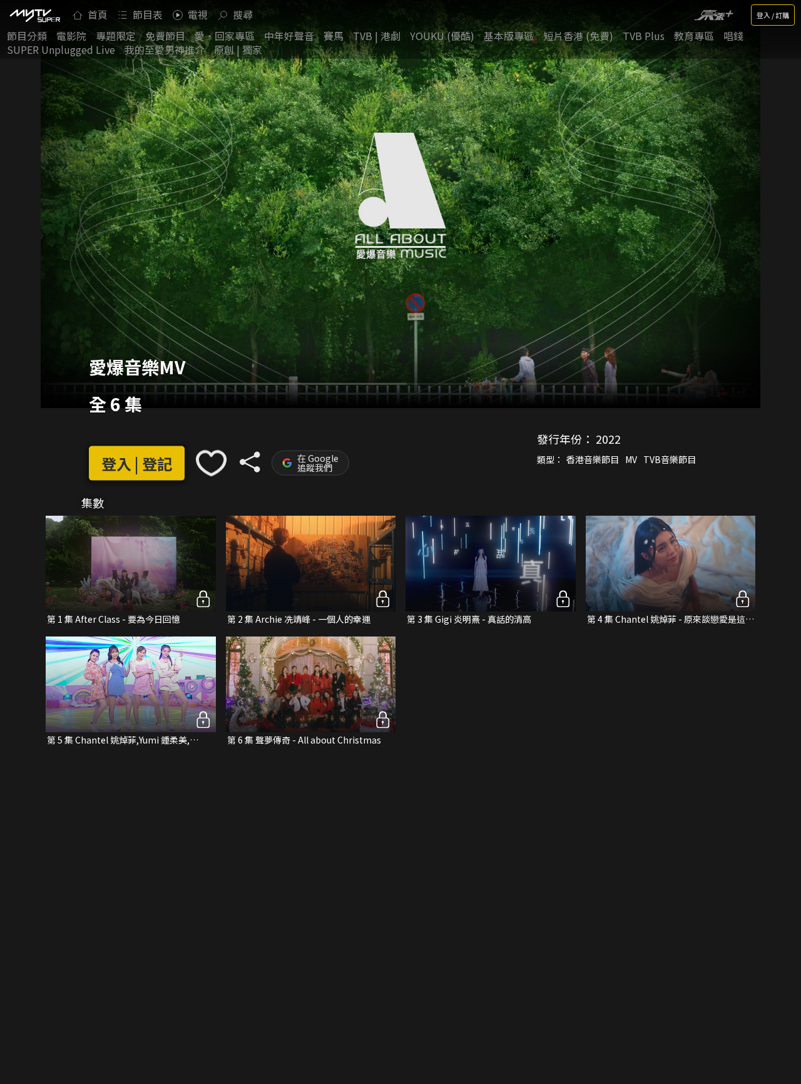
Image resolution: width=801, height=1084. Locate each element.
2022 (608, 439)
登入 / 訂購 (773, 15)
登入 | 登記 (136, 463)
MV (631, 459)
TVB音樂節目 (669, 459)
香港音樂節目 (592, 459)
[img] (34, 15)
